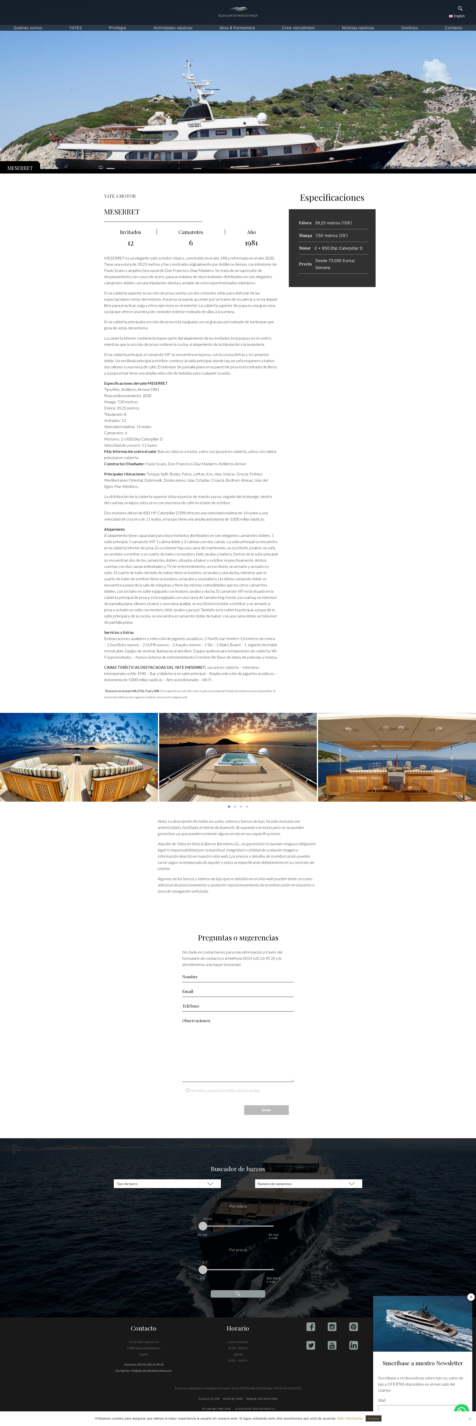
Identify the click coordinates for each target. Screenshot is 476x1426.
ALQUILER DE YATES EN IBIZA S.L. (255, 1408)
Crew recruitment (298, 27)
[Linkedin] (353, 1345)
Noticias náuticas (358, 27)
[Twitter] (310, 1345)
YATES (75, 27)
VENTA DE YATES (233, 1398)
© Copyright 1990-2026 (216, 1408)
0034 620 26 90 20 (259, 958)
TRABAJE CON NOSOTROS (261, 1398)
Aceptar (373, 1418)
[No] (469, 1418)
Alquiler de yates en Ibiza (238, 15)
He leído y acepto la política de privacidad (225, 1090)
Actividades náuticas (172, 27)
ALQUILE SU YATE (210, 1398)
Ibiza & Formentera (237, 27)
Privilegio (117, 27)
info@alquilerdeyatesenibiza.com (151, 1370)
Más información (350, 1418)
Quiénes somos (28, 27)
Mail (382, 1400)
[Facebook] (310, 1326)
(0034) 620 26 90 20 (150, 1364)
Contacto (453, 27)
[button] (229, 806)
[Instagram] (332, 1326)
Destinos (409, 27)
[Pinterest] (353, 1326)
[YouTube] (332, 1345)
